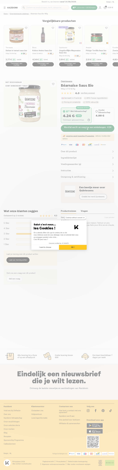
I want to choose (45, 247)
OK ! (73, 247)
